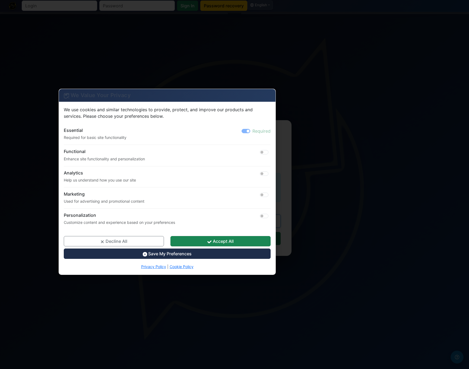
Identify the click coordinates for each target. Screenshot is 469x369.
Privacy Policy (153, 266)
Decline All (115, 241)
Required (261, 131)
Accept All (223, 241)
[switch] (264, 152)
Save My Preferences (169, 253)
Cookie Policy (182, 266)
